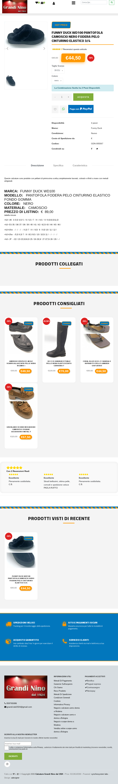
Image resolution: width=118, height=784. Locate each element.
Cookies (57, 701)
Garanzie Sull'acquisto (63, 684)
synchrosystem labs (99, 774)
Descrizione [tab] (37, 165)
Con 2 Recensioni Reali (17, 471)
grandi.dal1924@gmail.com (19, 707)
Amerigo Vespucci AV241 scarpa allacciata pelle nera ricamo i (21, 363)
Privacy (40, 747)
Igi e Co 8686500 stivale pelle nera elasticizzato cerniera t (59, 363)
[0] (36, 3)
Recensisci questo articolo (75, 49)
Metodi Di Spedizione (63, 694)
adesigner (15, 778)
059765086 (11, 703)
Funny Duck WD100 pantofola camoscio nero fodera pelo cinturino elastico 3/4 (21, 579)
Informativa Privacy (62, 704)
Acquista (83, 97)
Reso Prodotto (60, 691)
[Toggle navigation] (73, 3)
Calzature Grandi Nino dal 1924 (49, 774)
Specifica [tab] (58, 165)
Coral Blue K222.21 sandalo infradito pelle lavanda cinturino (97, 363)
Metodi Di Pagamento (63, 681)
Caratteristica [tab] (80, 165)
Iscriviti (13, 756)
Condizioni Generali (62, 698)
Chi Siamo (58, 687)
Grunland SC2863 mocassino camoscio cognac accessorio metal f (21, 429)
